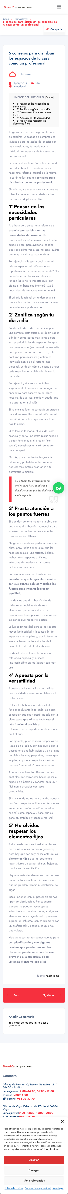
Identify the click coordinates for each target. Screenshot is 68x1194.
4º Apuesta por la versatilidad (33, 118)
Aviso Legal (58, 1188)
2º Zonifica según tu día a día (33, 109)
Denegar (34, 1170)
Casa (6, 19)
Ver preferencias (34, 1180)
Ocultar (49, 97)
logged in (31, 1023)
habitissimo (52, 976)
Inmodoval (21, 19)
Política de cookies (14, 1188)
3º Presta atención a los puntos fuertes (32, 113)
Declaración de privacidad (38, 1188)
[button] (62, 1121)
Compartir (56, 29)
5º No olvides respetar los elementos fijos (29, 122)
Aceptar (34, 1160)
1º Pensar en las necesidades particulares (31, 105)
